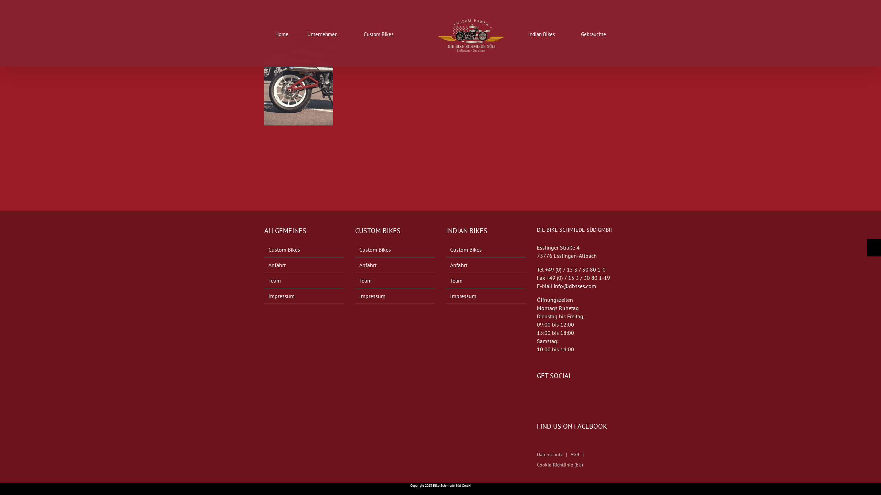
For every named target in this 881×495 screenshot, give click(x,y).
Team (274, 280)
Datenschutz (550, 454)
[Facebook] (539, 396)
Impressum (281, 296)
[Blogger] (558, 396)
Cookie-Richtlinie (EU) (560, 465)
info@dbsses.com (575, 286)
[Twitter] (548, 396)
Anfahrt (277, 265)
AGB (575, 454)
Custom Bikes (284, 249)
